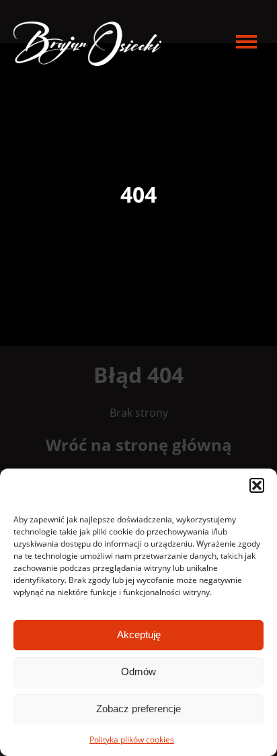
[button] (257, 485)
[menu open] (246, 42)
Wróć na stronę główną (139, 445)
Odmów (138, 671)
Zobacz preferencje (138, 708)
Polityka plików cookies (131, 739)
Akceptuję (139, 634)
